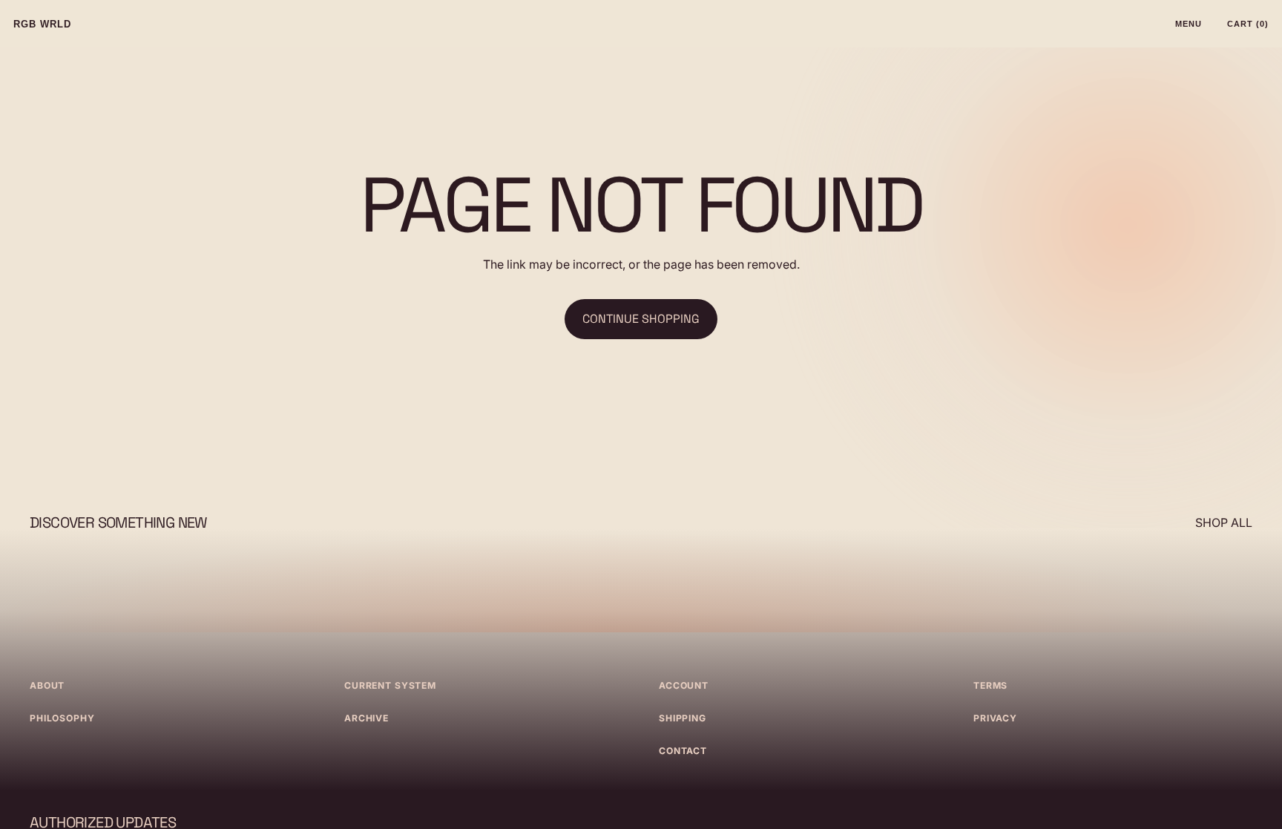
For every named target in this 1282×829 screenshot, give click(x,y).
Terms (990, 685)
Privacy (995, 718)
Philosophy (62, 718)
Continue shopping (641, 319)
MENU (1188, 23)
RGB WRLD (42, 24)
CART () (1248, 23)
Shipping (682, 718)
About (47, 685)
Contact (683, 750)
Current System (390, 685)
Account (684, 685)
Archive (366, 718)
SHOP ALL (1223, 522)
